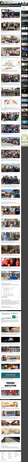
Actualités (6, 312)
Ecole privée (7, 445)
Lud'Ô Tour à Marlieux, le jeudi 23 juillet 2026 (24, 120)
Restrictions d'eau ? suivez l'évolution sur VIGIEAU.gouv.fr (9, 361)
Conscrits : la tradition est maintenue (6, 184)
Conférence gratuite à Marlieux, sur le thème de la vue (24, 42)
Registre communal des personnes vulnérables (24, 72)
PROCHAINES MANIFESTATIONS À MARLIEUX (6, 387)
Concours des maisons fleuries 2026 (24, 62)
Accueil (1, 461)
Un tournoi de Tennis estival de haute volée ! (24, 78)
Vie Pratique (3, 299)
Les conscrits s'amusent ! (4, 82)
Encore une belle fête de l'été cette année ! (7, 352)
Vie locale (5, 73)
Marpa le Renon (2, 455)
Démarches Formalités (3, 459)
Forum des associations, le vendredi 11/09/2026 (24, 57)
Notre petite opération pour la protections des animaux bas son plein (10, 332)
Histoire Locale (3, 419)
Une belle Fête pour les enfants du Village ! (7, 254)
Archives (3, 21)
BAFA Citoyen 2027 (24, 93)
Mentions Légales (24, 0)
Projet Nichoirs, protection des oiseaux (24, 108)
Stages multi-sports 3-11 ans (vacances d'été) (7, 378)
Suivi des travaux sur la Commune (5, 442)
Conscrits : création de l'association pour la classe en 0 (8, 202)
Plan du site (27, 0)
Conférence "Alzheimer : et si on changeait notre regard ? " (25, 37)
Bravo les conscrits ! (4, 121)
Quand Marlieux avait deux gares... (5, 434)
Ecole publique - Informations (9, 136)
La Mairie (3, 436)
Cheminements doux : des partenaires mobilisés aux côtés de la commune (24, 26)
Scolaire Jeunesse (4, 136)
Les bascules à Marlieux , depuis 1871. (6, 416)
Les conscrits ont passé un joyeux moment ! (6, 43)
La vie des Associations (4, 296)
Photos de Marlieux (8, 419)
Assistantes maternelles (23, 23)
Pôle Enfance (9, 458)
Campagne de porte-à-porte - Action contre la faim (24, 31)
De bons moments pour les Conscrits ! (6, 18)
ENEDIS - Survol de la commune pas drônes (24, 47)
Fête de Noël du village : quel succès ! (6, 283)
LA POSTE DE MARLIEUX (4, 407)
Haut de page (19, 461)
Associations (5, 287)
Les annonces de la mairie (7, 436)
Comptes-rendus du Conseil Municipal (24, 103)
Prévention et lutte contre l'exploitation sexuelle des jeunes (24, 52)
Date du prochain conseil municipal (24, 125)
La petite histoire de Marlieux (17, 455)
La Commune (3, 312)
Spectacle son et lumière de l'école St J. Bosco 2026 (24, 89)
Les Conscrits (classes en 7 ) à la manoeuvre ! (7, 96)
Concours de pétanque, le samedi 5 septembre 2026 (24, 18)
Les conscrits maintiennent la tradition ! (6, 133)
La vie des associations (6, 21)
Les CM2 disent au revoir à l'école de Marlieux (7, 369)
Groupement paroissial (10, 455)
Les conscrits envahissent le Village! (6, 198)
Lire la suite (18, 20)
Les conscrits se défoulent (4, 158)
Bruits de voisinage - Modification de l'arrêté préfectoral (25, 118)
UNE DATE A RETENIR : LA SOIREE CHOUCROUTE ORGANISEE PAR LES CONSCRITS (10, 108)
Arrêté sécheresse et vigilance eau (24, 98)
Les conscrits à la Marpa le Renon (5, 56)
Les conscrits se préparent (4, 69)
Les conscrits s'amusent (4, 172)
